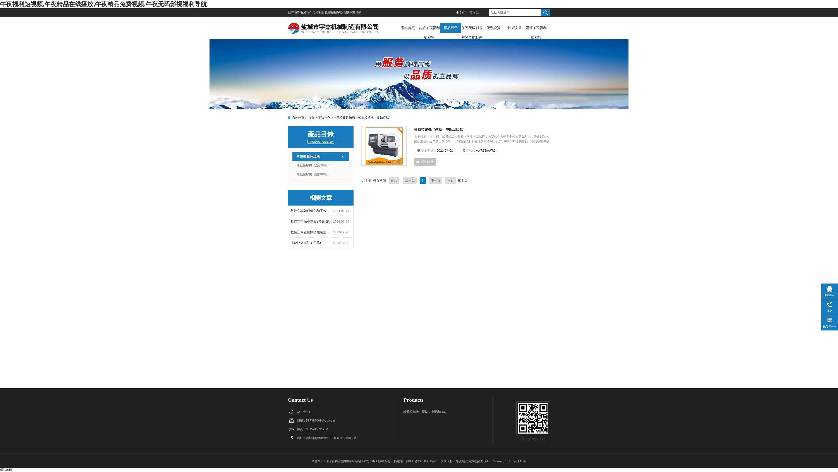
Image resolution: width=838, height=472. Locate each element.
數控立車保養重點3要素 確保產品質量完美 (311, 221)
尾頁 (451, 180)
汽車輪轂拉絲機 (344, 117)
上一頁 (409, 180)
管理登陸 (519, 461)
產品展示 (451, 28)
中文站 (460, 12)
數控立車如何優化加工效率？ (311, 211)
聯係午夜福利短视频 (536, 32)
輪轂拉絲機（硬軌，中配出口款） (426, 411)
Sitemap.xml (501, 461)
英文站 (474, 12)
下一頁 (435, 180)
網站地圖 (6, 470)
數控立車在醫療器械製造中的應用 (311, 232)
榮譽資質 (493, 28)
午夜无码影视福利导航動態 (472, 32)
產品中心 (324, 117)
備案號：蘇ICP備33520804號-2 (415, 461)
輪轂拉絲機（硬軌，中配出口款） (440, 129)
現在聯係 (427, 162)
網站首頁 (408, 28)
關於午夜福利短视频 (429, 32)
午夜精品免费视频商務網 (472, 461)
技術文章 (515, 28)
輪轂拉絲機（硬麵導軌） (313, 174)
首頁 (311, 117)
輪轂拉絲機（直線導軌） (313, 165)
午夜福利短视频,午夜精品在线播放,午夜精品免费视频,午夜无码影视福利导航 (103, 4)
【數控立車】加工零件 (306, 243)
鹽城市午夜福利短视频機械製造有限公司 (327, 12)
